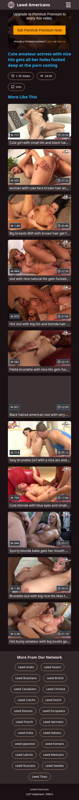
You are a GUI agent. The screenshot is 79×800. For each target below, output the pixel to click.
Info (18, 87)
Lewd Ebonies (23, 711)
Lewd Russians (25, 766)
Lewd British (55, 678)
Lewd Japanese (25, 744)
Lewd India (25, 733)
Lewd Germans (53, 722)
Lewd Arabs (26, 667)
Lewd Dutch (53, 700)
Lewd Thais (39, 776)
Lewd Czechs (26, 700)
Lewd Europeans (54, 711)
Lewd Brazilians (26, 678)
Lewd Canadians (25, 689)
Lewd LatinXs (24, 755)
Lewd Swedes (55, 766)
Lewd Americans (33, 5)
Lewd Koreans (54, 744)
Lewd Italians (52, 733)
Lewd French (24, 722)
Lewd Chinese (55, 689)
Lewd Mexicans (53, 755)
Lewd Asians (52, 667)
